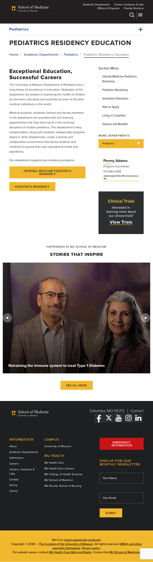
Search (132, 15)
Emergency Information (121, 444)
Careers (14, 463)
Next (145, 318)
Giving (13, 485)
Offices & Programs (108, 8)
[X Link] (108, 418)
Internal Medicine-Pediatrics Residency (47, 172)
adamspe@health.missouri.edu (121, 177)
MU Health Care (54, 462)
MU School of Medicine (58, 480)
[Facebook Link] (99, 418)
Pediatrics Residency (32, 187)
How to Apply (110, 107)
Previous (7, 318)
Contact (137, 411)
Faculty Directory (134, 8)
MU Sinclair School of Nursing (63, 485)
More (140, 15)
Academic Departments (96, 4)
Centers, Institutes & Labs (129, 4)
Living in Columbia (113, 116)
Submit (110, 513)
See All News (76, 385)
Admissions (16, 457)
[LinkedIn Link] (138, 418)
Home (13, 54)
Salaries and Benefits (115, 124)
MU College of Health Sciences (63, 474)
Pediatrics (19, 29)
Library (13, 491)
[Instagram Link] (128, 418)
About (13, 446)
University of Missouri (57, 446)
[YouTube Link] (118, 418)
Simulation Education (115, 99)
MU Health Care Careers (59, 468)
